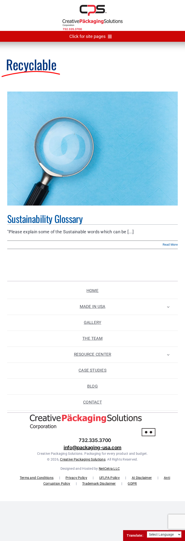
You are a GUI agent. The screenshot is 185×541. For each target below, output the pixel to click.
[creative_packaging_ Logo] (92, 6)
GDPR (132, 483)
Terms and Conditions (36, 478)
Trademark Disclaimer (99, 483)
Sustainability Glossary (45, 218)
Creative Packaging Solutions (83, 459)
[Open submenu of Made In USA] (168, 307)
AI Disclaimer (142, 478)
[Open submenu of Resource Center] (168, 355)
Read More (170, 244)
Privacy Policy (76, 478)
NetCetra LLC (109, 468)
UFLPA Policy (109, 478)
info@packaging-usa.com (92, 447)
